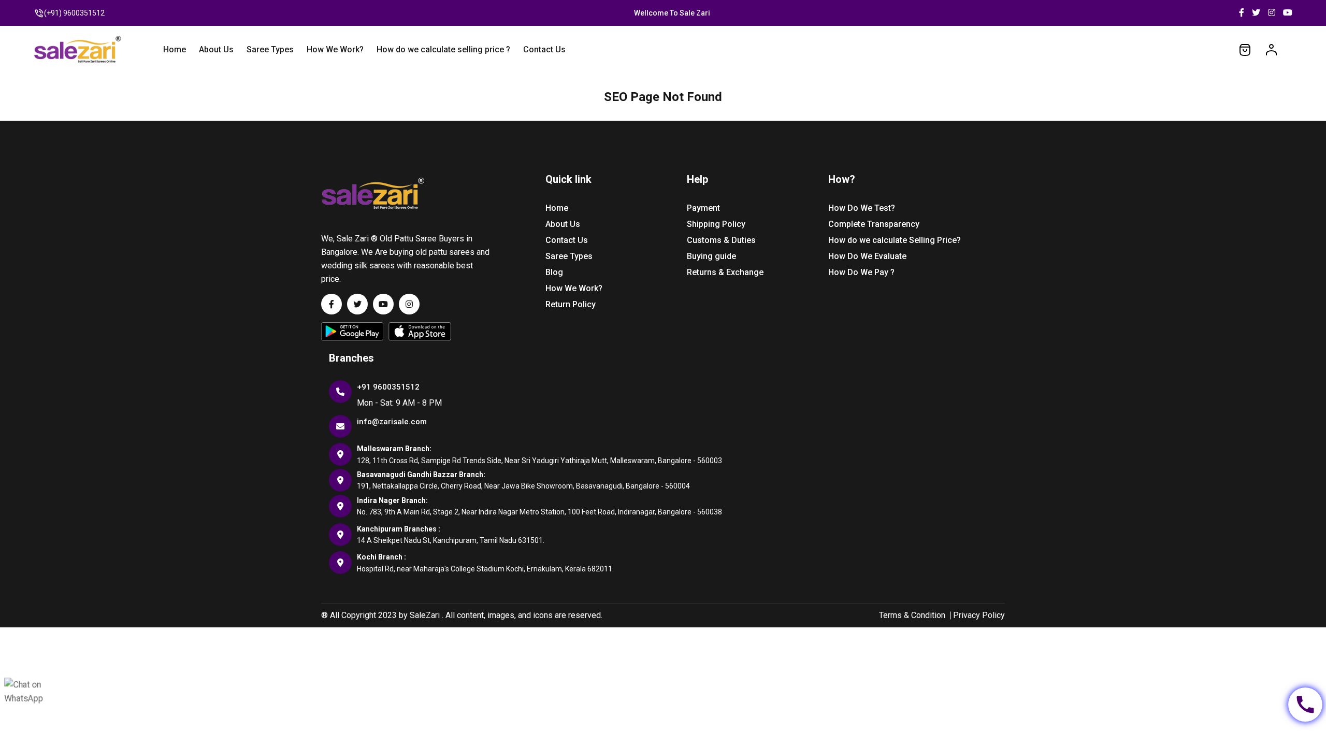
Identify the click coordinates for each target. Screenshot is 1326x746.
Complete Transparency (873, 224)
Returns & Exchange (725, 272)
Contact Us (544, 49)
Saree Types (270, 49)
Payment (703, 208)
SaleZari (425, 615)
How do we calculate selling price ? (443, 49)
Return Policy (570, 304)
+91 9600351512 (388, 387)
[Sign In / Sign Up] (1271, 49)
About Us (216, 49)
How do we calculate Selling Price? (894, 240)
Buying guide (711, 256)
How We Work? (335, 49)
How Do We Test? (861, 208)
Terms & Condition (912, 615)
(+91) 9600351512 (74, 13)
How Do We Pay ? (861, 272)
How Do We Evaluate (867, 256)
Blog (554, 272)
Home (174, 49)
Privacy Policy (979, 615)
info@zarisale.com (392, 421)
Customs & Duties (721, 240)
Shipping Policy (716, 224)
